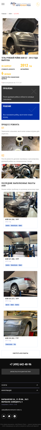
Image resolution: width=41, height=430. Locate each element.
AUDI (10, 14)
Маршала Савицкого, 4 (11, 402)
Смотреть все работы (20, 353)
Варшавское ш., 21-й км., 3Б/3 (14, 399)
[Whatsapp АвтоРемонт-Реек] (9, 416)
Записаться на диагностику (20, 371)
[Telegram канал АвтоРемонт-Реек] (14, 416)
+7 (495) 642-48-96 (20, 364)
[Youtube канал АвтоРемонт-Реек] (3, 416)
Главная (3, 14)
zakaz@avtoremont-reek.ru (11, 410)
